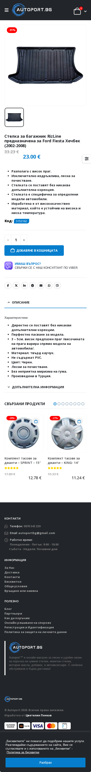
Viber (57, 285)
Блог (8, 609)
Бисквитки (12, 582)
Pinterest (32, 285)
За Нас (9, 568)
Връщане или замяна (21, 591)
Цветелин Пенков (39, 715)
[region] (45, 752)
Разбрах (45, 762)
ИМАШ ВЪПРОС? (46, 265)
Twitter (16, 285)
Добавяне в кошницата (37, 250)
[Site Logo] (32, 10)
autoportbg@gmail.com (36, 533)
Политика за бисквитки (23, 752)
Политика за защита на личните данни (35, 632)
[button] (7, 10)
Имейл (40, 285)
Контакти (12, 577)
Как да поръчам (17, 618)
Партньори (13, 613)
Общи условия (15, 586)
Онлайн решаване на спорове (27, 623)
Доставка (12, 572)
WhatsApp (49, 285)
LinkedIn (24, 285)
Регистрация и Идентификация (29, 627)
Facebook (7, 285)
